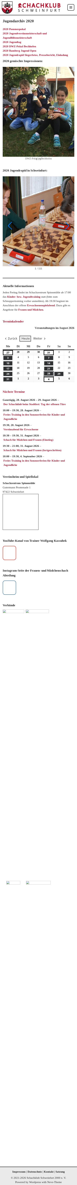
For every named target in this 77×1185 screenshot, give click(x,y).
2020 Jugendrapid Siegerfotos (20, 55)
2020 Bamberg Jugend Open (19, 50)
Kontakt (49, 1171)
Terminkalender (13, 321)
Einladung (62, 55)
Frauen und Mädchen (30, 309)
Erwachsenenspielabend (41, 305)
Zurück (12, 338)
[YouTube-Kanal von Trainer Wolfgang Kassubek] (9, 553)
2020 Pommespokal (14, 29)
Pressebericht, (47, 55)
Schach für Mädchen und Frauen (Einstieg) (28, 439)
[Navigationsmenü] (70, 7)
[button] (9, 116)
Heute (25, 338)
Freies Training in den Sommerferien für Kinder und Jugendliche (34, 416)
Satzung (60, 1171)
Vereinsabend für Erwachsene (20, 429)
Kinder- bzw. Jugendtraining (23, 296)
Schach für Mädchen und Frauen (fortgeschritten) (32, 450)
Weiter (37, 338)
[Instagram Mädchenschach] (9, 588)
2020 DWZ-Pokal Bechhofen (19, 46)
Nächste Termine (14, 391)
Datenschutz (35, 1171)
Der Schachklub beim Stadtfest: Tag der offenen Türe (34, 404)
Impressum (19, 1171)
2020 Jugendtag (12, 42)
